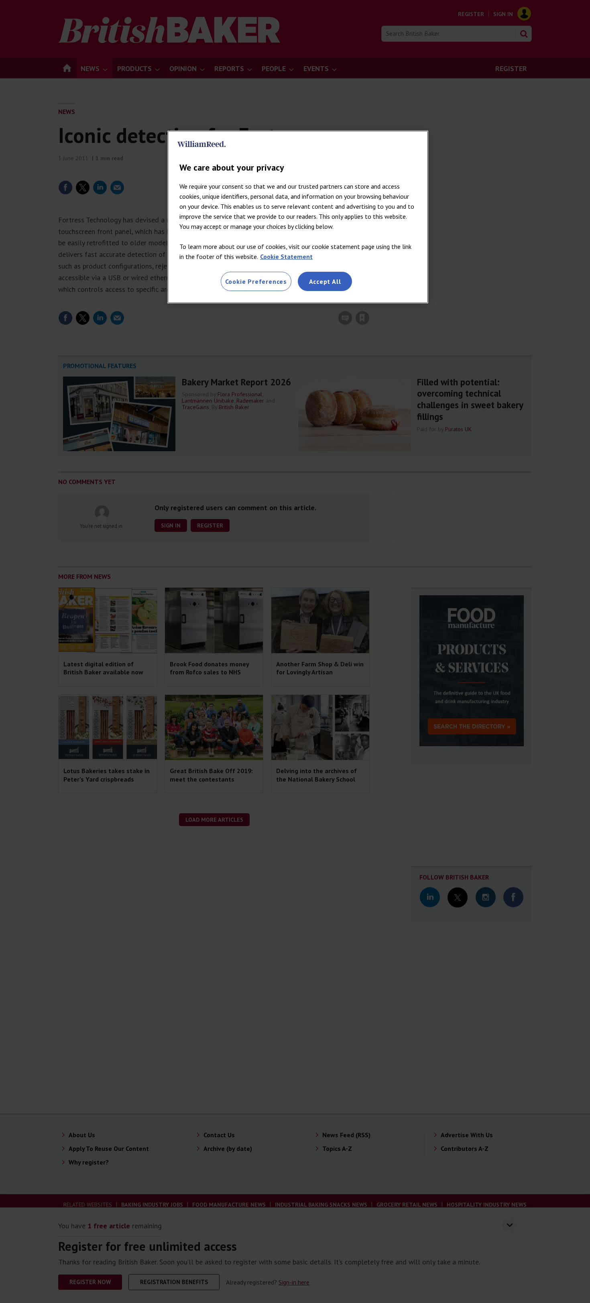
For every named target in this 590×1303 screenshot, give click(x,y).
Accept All (325, 281)
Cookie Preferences (256, 281)
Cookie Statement (286, 256)
